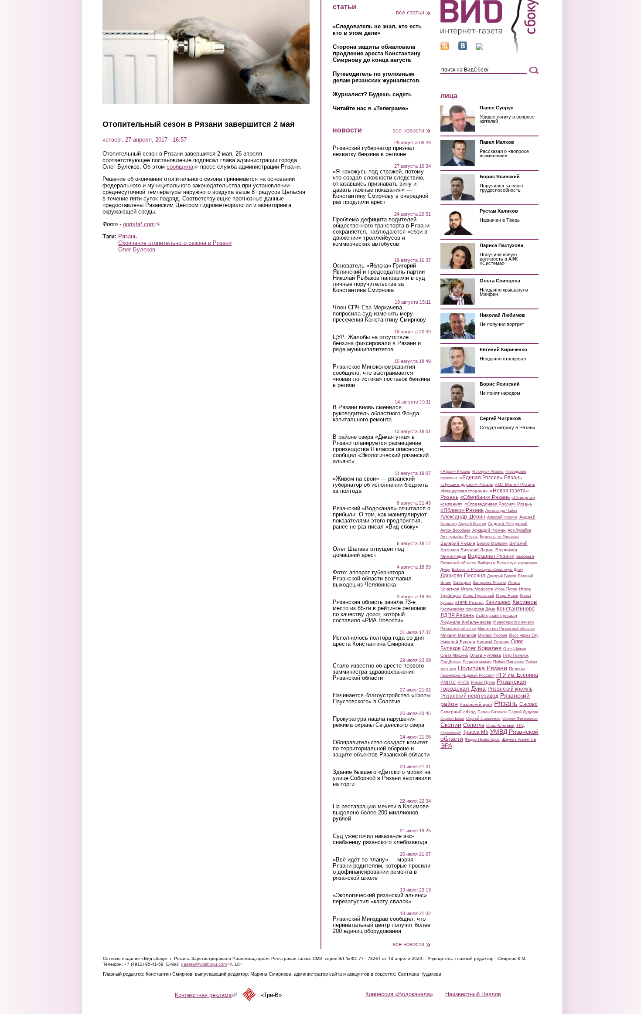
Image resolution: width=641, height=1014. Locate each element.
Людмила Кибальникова (465, 622)
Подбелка (450, 661)
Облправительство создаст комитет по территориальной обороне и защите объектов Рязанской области (381, 748)
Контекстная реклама (206, 995)
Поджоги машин (477, 662)
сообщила (182, 166)
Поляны (517, 668)
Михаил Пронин (492, 635)
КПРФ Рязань (469, 602)
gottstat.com (141, 224)
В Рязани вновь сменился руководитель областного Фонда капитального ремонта (376, 413)
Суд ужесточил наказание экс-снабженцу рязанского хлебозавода (380, 839)
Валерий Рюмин (457, 543)
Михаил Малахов (458, 635)
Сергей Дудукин (523, 712)
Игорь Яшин (507, 595)
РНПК (463, 682)
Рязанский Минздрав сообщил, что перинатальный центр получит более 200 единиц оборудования (381, 925)
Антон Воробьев (455, 530)
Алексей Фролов (502, 517)
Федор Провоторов (482, 739)
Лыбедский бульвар (496, 615)
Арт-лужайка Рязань (459, 537)
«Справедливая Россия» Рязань (498, 504)
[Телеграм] (479, 48)
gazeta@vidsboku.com (206, 964)
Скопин (450, 724)
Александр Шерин (462, 517)
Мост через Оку (524, 635)
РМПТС (448, 682)
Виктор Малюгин (492, 543)
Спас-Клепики (500, 725)
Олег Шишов (514, 649)
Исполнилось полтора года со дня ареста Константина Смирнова (378, 641)
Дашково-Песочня (462, 576)
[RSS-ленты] (444, 48)
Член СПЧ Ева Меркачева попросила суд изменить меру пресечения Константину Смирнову (379, 314)
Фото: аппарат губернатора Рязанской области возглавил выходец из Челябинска (372, 579)
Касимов (524, 601)
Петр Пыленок (515, 655)
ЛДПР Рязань (457, 615)
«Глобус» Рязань (488, 471)
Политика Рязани (482, 668)
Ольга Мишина (454, 655)
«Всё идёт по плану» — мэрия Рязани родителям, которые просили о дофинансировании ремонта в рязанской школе (381, 869)
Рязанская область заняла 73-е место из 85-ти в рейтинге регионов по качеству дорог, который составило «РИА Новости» (379, 611)
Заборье (462, 582)
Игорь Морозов (477, 589)
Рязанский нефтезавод (469, 696)
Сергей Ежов (452, 718)
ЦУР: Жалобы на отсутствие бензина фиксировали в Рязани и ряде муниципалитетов (377, 343)
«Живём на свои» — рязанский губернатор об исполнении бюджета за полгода (380, 485)
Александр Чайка (501, 511)
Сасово (528, 704)
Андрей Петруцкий (508, 523)
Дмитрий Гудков (501, 576)
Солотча (473, 725)
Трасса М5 (475, 732)
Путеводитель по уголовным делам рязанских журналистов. (377, 77)
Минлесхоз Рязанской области (506, 629)
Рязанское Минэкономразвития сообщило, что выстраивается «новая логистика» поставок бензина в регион (381, 376)
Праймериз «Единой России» (467, 675)
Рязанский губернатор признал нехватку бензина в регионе (373, 151)
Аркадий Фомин (489, 530)
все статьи (410, 12)
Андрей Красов (472, 524)
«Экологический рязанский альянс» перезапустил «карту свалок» (380, 898)
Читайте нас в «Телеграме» (370, 108)
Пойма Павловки (508, 662)
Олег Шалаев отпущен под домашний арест (368, 552)
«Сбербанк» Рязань (485, 497)
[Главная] (489, 51)
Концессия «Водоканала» (399, 994)
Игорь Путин (505, 589)
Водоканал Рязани (491, 556)
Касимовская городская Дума (467, 609)
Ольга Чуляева (485, 655)
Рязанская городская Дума (483, 685)
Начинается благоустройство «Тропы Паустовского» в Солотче (381, 698)
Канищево (498, 602)
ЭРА (446, 745)
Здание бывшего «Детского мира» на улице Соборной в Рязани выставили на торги (382, 778)
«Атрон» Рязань (455, 471)
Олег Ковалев (481, 647)
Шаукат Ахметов (518, 739)
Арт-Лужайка (519, 530)
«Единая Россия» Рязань (490, 478)
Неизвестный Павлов (473, 994)
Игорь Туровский (478, 595)
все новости (408, 130)
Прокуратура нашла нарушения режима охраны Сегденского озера (378, 722)
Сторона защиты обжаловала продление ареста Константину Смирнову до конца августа (376, 53)
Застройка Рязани (489, 582)
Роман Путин (483, 682)
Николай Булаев (457, 641)
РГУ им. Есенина (517, 675)
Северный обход (458, 711)
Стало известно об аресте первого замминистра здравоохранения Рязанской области (378, 672)
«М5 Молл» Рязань (515, 484)
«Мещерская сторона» (464, 490)
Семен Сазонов (492, 712)
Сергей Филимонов (520, 718)
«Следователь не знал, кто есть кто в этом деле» (377, 29)
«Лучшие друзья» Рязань (466, 484)
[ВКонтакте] (462, 48)
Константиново (516, 609)
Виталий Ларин (477, 549)
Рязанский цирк (476, 704)
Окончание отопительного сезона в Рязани (175, 243)
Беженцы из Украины (499, 537)
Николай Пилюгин (493, 642)
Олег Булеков (136, 249)
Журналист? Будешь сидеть (372, 94)
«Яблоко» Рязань (462, 510)
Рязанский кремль (510, 689)
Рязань (127, 236)
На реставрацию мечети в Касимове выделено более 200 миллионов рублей (381, 813)
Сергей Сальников (483, 718)
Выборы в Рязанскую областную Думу (487, 569)
